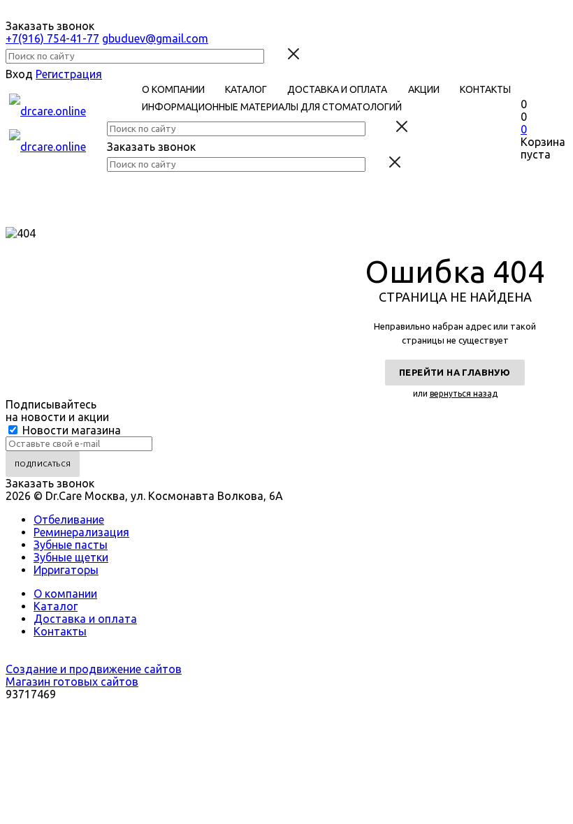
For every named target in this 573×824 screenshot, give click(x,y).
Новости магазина (70, 430)
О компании (65, 593)
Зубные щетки (71, 557)
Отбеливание (69, 519)
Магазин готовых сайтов (72, 681)
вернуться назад (464, 393)
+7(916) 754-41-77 (52, 38)
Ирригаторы (66, 570)
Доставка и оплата (85, 618)
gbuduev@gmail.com (155, 38)
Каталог (56, 606)
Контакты (60, 631)
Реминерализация (81, 532)
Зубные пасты (71, 544)
